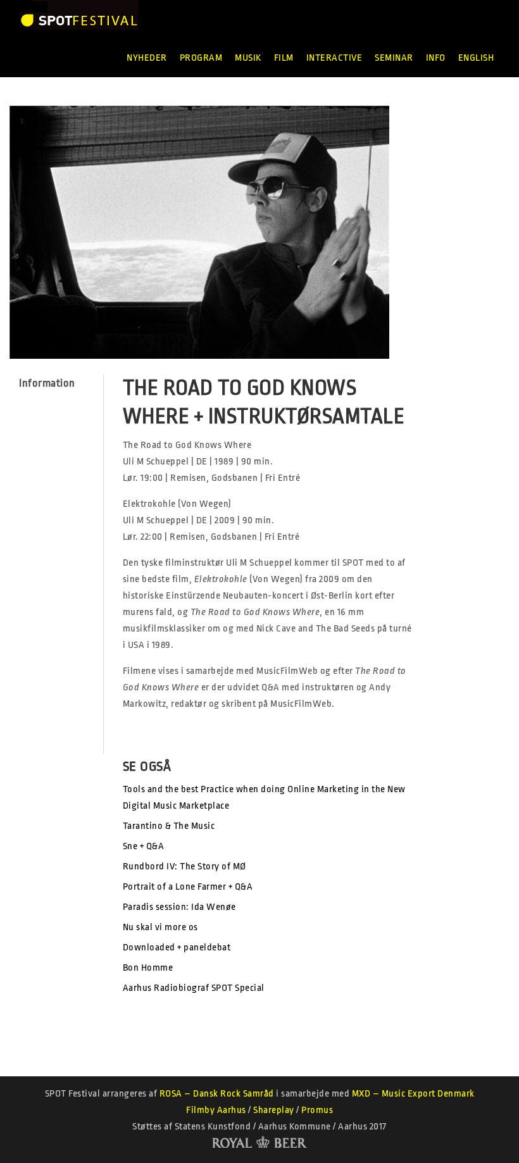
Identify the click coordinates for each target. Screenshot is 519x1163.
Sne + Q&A (144, 846)
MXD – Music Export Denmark (413, 1093)
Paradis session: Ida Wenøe (179, 907)
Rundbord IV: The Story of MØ (184, 866)
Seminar (394, 58)
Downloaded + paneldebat (177, 947)
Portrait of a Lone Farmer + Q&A (188, 886)
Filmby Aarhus (216, 1110)
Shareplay (273, 1110)
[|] (79, 19)
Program (201, 58)
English (476, 58)
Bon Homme (148, 967)
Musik (248, 58)
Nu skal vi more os (160, 927)
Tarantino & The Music (169, 826)
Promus (317, 1110)
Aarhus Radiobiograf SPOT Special (194, 988)
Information (47, 383)
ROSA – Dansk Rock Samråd (216, 1093)
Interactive (334, 58)
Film (284, 58)
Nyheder (147, 58)
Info (436, 58)
